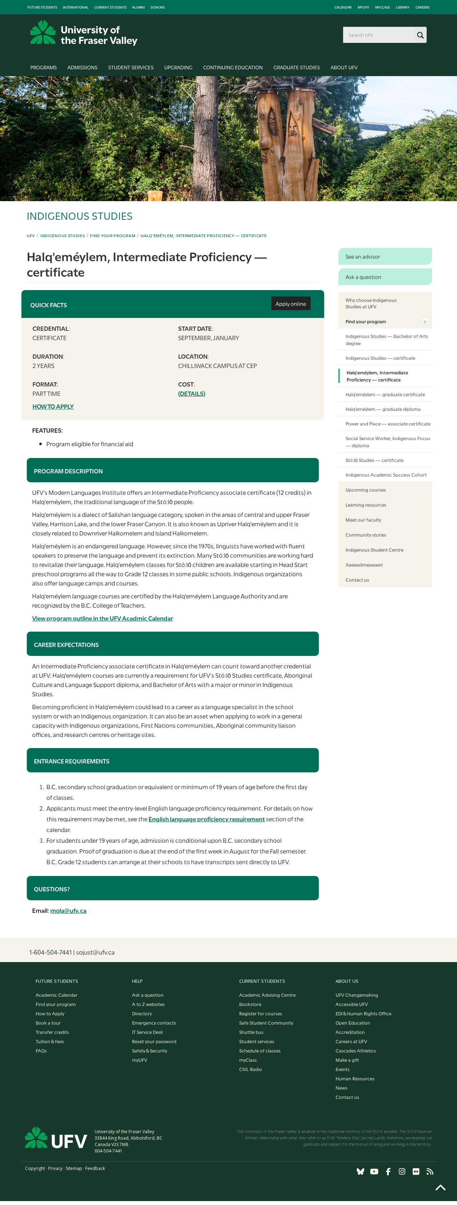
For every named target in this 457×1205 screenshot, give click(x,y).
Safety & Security (149, 1050)
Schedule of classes (260, 1050)
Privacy (55, 1168)
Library (403, 7)
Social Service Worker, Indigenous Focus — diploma (388, 441)
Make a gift (347, 1059)
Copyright (35, 1168)
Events (343, 1068)
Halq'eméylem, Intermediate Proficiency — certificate (203, 235)
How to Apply (50, 1013)
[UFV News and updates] (430, 1171)
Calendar (343, 7)
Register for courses (260, 1013)
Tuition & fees (50, 1041)
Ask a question (148, 994)
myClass (382, 7)
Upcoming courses (366, 489)
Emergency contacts (154, 1022)
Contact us (357, 579)
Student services (256, 1041)
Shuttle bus (251, 1031)
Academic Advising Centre (267, 994)
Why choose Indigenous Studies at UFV (371, 303)
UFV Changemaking (357, 994)
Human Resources (355, 1078)
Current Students (110, 7)
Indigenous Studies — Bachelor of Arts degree (387, 339)
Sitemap (74, 1168)
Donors (158, 7)
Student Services (131, 67)
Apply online (291, 303)
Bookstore (250, 1003)
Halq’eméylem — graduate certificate (385, 394)
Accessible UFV (352, 1003)
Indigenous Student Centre (374, 549)
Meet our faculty (363, 519)
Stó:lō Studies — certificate (374, 459)
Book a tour (48, 1022)
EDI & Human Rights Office (363, 1013)
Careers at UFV (351, 1041)
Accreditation (350, 1031)
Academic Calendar (56, 994)
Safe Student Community (266, 1022)
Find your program (112, 235)
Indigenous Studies (62, 235)
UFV (31, 235)
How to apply (53, 406)
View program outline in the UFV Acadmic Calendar (102, 617)
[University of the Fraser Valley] (83, 33)
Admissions (82, 67)
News (341, 1087)
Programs (43, 67)
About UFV (344, 67)
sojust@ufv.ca (95, 951)
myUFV (363, 7)
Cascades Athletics (356, 1050)
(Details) (191, 393)
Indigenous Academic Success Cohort (386, 474)
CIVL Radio (250, 1068)
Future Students (42, 7)
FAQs (41, 1050)
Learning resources (366, 504)
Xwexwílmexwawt (364, 564)
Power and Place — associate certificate (388, 423)
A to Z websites (148, 1003)
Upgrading (178, 67)
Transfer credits (52, 1031)
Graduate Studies (296, 67)
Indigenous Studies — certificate (380, 357)
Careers (423, 7)
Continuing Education (233, 67)
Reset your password (154, 1041)
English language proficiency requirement (207, 818)
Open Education (353, 1022)
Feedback (95, 1168)
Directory (142, 1013)
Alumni (138, 7)
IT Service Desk (147, 1031)
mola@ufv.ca (68, 910)
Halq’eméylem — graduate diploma (383, 408)
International (76, 7)
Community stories (366, 534)
